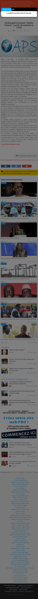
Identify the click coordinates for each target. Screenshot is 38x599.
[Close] (35, 9)
